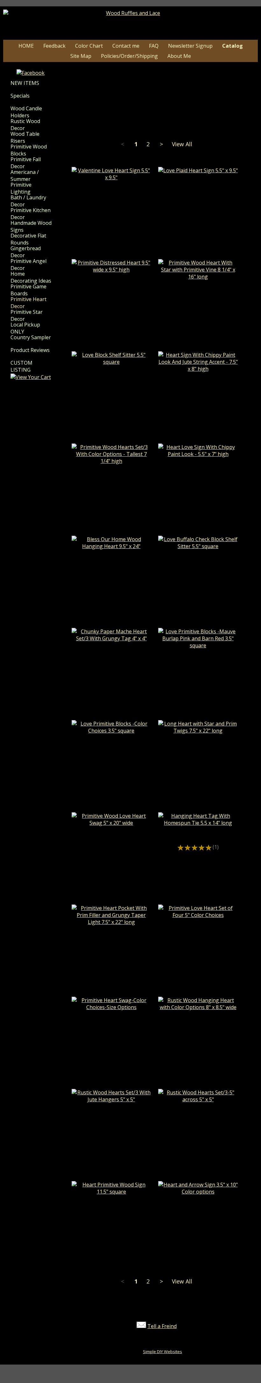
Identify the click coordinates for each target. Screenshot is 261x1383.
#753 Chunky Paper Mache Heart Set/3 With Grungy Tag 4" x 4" (111, 650)
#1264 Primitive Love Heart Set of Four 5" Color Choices (198, 927)
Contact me (125, 45)
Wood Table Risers (25, 137)
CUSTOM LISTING (21, 366)
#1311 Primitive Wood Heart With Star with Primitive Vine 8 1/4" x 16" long (198, 292)
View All (182, 144)
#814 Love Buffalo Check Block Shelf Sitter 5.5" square (198, 558)
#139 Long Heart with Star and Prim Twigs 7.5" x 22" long (198, 743)
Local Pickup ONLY (25, 328)
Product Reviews (30, 350)
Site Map (80, 55)
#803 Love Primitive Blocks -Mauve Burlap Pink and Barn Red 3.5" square (198, 660)
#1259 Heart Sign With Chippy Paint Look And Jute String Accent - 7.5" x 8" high (198, 384)
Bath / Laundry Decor (28, 201)
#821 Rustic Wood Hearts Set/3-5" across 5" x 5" (198, 1111)
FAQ (154, 45)
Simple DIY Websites (162, 1351)
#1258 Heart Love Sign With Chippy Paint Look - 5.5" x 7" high (198, 466)
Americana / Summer (25, 175)
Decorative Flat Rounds (28, 239)
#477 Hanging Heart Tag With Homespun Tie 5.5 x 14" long (198, 835)
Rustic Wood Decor (25, 125)
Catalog (232, 45)
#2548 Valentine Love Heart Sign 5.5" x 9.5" (111, 189)
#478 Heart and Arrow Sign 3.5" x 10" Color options (198, 1204)
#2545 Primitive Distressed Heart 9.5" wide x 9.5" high (111, 282)
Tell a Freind (162, 1326)
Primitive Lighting (21, 188)
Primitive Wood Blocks (29, 150)
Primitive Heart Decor (28, 303)
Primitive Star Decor (27, 315)
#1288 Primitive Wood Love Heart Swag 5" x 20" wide (111, 835)
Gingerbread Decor (26, 252)
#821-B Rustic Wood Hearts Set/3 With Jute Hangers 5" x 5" (111, 1111)
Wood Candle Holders (26, 112)
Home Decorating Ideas (31, 277)
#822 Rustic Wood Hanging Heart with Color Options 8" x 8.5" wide (198, 1019)
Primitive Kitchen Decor (31, 214)
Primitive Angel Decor (28, 265)
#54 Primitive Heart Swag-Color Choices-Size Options (111, 1019)
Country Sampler (31, 337)
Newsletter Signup (190, 45)
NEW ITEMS (25, 82)
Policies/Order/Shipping (129, 55)
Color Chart (89, 45)
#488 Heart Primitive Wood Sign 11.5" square (111, 1204)
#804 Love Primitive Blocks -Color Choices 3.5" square (111, 743)
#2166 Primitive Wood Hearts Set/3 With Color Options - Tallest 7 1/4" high (111, 476)
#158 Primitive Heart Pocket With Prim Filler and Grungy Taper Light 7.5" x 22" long (111, 937)
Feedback (54, 45)
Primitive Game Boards (28, 290)
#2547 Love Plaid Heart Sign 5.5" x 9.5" (198, 182)
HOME (26, 45)
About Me (179, 55)
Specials (20, 95)
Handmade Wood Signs (31, 226)
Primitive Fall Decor (26, 163)
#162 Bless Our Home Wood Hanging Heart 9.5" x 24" (111, 558)
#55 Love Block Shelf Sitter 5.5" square (111, 374)
